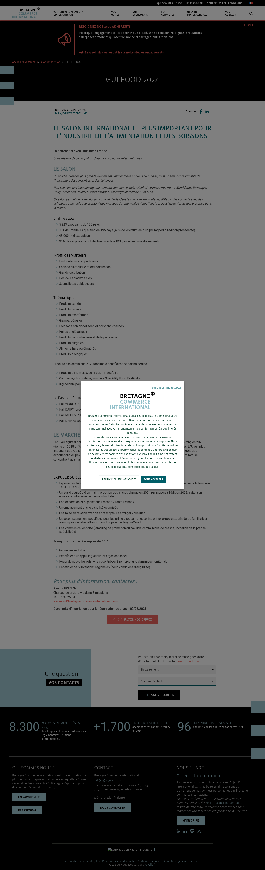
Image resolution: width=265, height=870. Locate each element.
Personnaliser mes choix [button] (119, 479)
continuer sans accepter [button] (166, 387)
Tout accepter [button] (153, 479)
